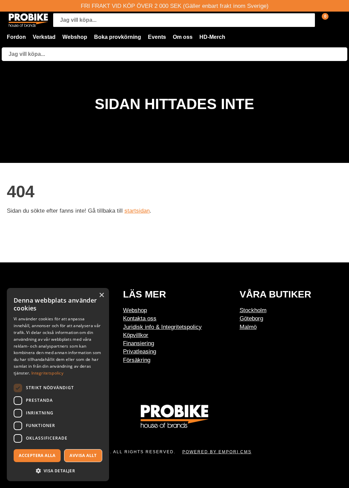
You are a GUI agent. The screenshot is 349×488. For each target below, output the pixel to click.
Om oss (183, 37)
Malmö (248, 326)
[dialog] (58, 384)
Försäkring (136, 359)
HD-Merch (212, 37)
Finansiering (138, 343)
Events (157, 37)
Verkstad (44, 37)
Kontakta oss (139, 318)
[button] (58, 470)
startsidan (137, 210)
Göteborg (251, 318)
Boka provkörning (117, 37)
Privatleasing (139, 351)
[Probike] (28, 20)
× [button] (101, 295)
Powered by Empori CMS (217, 451)
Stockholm (253, 310)
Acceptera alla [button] (37, 455)
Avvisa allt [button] (83, 455)
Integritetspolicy (47, 373)
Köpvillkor (135, 335)
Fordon (16, 37)
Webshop (74, 37)
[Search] (308, 20)
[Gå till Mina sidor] (335, 20)
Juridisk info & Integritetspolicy (162, 326)
